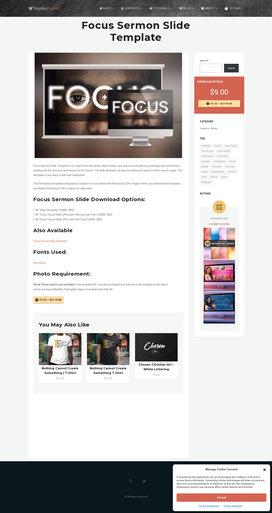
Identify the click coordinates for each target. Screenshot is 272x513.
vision (224, 177)
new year (229, 166)
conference (207, 156)
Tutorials (161, 8)
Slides (214, 128)
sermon (232, 171)
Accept (221, 497)
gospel (204, 166)
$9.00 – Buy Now (50, 299)
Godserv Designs (219, 224)
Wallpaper (206, 182)
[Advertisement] (108, 425)
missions (216, 166)
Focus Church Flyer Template (50, 241)
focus (232, 161)
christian (205, 146)
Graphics (132, 8)
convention (222, 156)
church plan (231, 146)
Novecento (39, 262)
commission (223, 151)
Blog (187, 8)
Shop (107, 8)
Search (204, 60)
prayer (204, 171)
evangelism (220, 161)
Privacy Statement (233, 506)
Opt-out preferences (209, 506)
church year (207, 151)
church (217, 146)
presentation (217, 171)
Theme (213, 177)
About (210, 8)
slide (203, 177)
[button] (264, 469)
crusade (205, 161)
